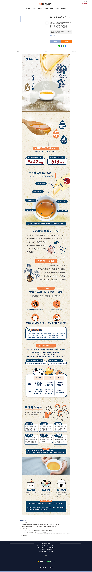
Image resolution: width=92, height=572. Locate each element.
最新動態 (34, 8)
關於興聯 (28, 8)
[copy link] (65, 46)
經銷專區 (51, 8)
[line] (59, 46)
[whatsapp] (63, 46)
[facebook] (61, 46)
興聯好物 (40, 8)
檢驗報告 (57, 8)
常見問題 (63, 8)
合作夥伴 (46, 8)
